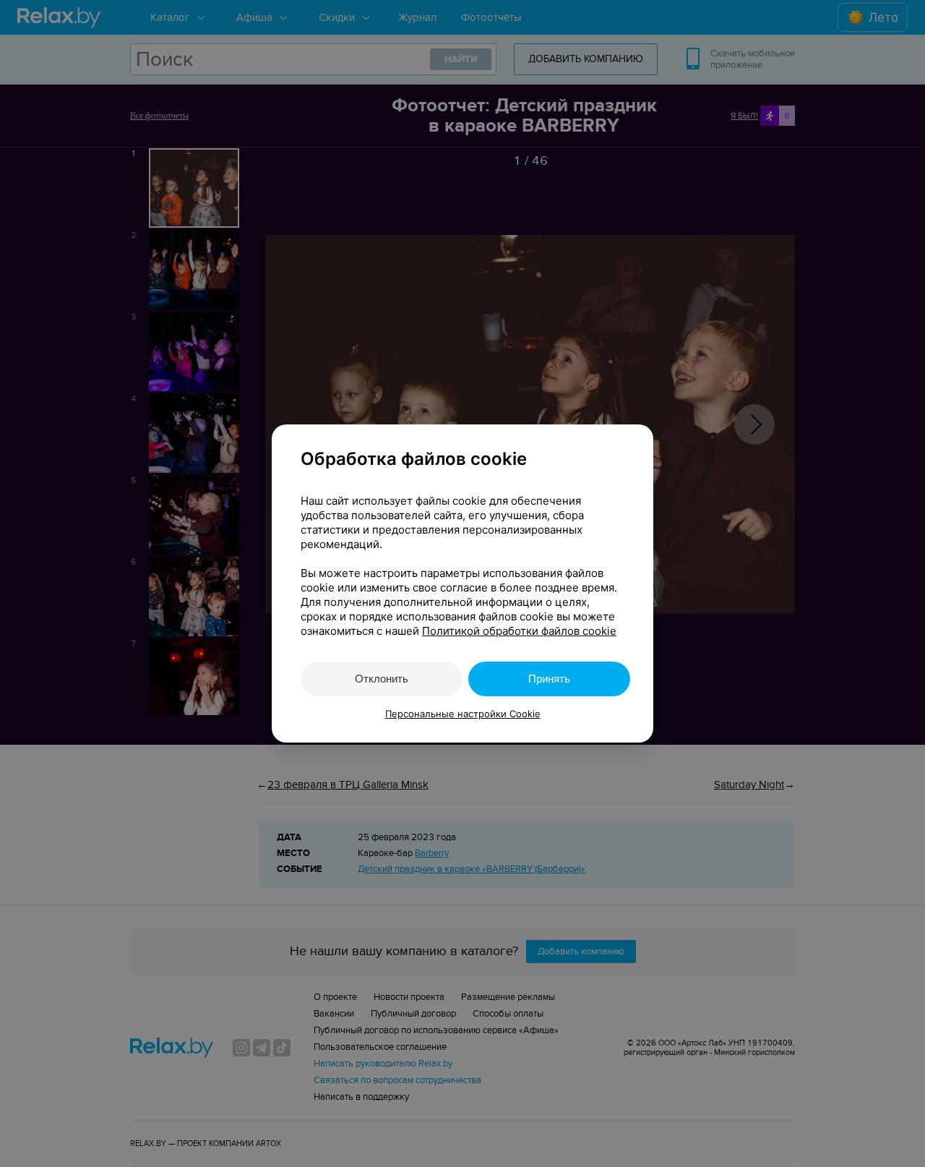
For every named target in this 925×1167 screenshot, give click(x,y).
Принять (549, 678)
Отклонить (381, 678)
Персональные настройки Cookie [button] (463, 713)
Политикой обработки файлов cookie (519, 631)
